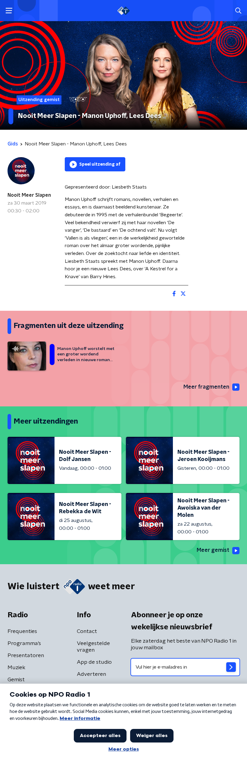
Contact (87, 631)
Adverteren (91, 674)
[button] (9, 10)
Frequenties (22, 631)
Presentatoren (26, 655)
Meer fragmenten (206, 387)
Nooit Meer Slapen (29, 195)
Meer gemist (213, 550)
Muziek (16, 667)
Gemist (16, 679)
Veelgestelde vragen (93, 647)
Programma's (24, 643)
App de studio (94, 662)
